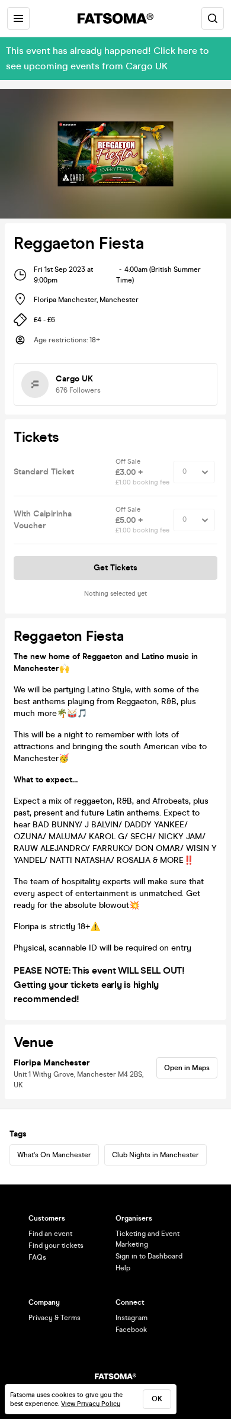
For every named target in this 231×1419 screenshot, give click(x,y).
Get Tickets (115, 568)
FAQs (37, 1257)
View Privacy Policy (90, 1404)
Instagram (131, 1318)
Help (123, 1268)
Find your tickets (56, 1245)
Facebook (131, 1329)
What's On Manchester (54, 1155)
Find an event (50, 1233)
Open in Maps (187, 1068)
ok (157, 1399)
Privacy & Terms (54, 1318)
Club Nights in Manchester (155, 1155)
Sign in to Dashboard (149, 1256)
